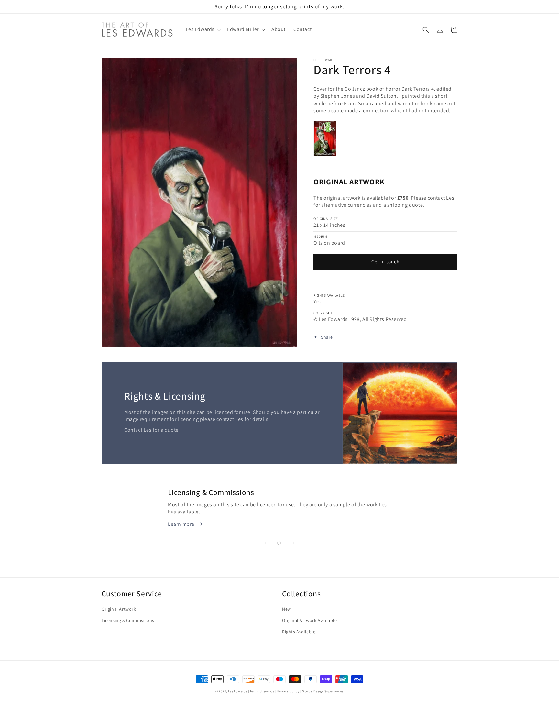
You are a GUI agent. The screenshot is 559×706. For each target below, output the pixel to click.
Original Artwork (119, 609)
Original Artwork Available (309, 620)
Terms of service (262, 691)
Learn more (181, 524)
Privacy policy (288, 691)
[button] (203, 29)
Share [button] (327, 337)
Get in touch (385, 262)
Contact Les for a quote (151, 429)
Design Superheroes (328, 691)
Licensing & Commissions (128, 620)
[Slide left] (265, 543)
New (286, 609)
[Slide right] (294, 543)
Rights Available (299, 631)
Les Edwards (237, 691)
